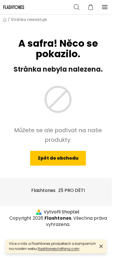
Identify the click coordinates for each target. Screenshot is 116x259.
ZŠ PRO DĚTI (71, 190)
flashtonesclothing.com (58, 248)
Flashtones (43, 190)
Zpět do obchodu (58, 158)
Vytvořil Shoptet (62, 212)
